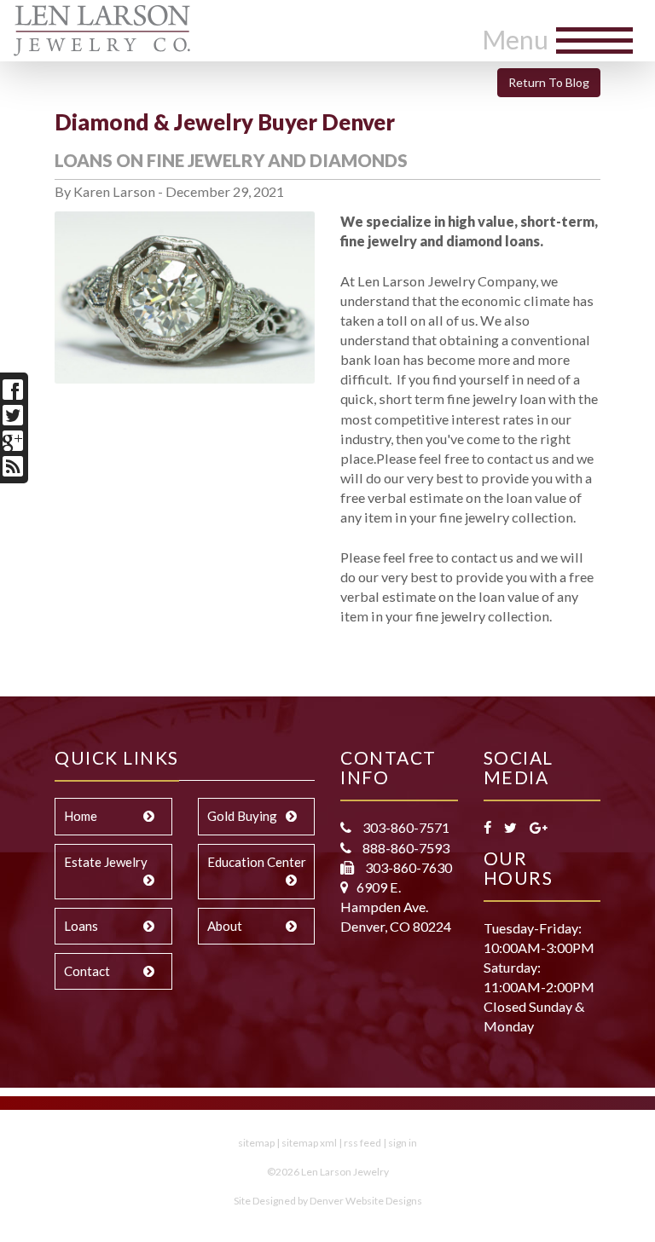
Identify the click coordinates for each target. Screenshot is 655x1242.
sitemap (256, 1142)
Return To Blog (548, 82)
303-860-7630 (407, 867)
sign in (402, 1142)
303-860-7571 (404, 827)
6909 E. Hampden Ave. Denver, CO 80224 (395, 906)
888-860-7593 (404, 848)
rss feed (362, 1142)
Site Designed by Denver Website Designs (328, 1200)
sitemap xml (309, 1142)
